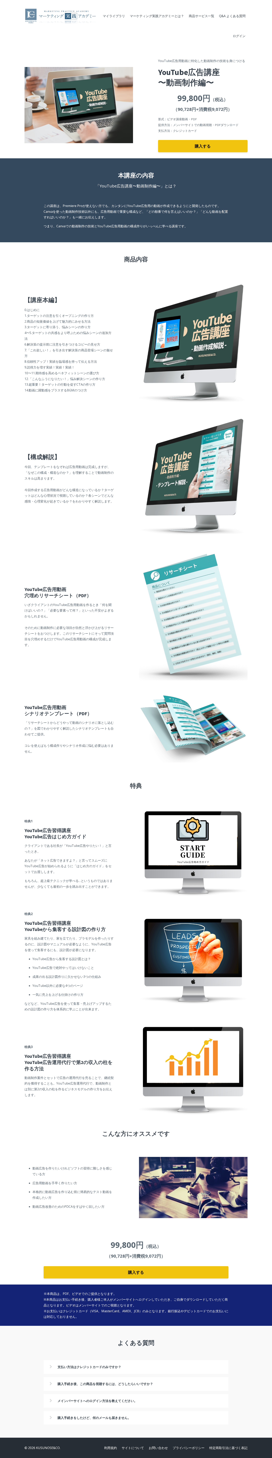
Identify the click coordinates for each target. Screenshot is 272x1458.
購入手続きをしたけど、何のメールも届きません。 (94, 1418)
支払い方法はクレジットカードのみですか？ (89, 1367)
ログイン (239, 36)
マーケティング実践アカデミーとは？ (157, 16)
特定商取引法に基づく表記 (228, 1448)
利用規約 (110, 1448)
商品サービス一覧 (201, 16)
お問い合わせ (158, 1448)
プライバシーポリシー (188, 1448)
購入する (203, 146)
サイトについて (133, 1448)
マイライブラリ (114, 16)
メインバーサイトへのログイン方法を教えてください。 (97, 1401)
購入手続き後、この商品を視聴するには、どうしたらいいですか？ (105, 1384)
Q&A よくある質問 (232, 16)
